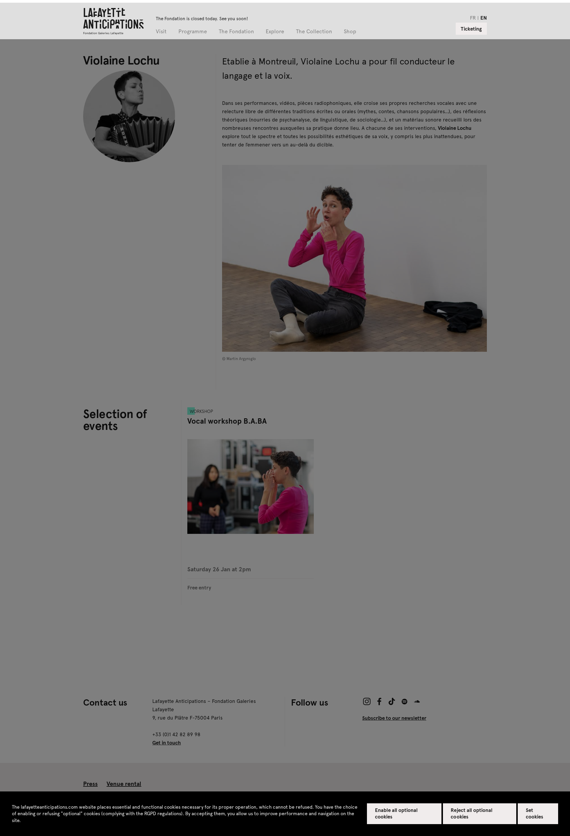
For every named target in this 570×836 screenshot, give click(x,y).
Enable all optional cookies (396, 813)
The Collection (314, 32)
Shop (350, 32)
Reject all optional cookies (472, 813)
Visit (161, 32)
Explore (275, 32)
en (483, 17)
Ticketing (471, 28)
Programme (192, 32)
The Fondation (236, 32)
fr (473, 17)
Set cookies (534, 813)
